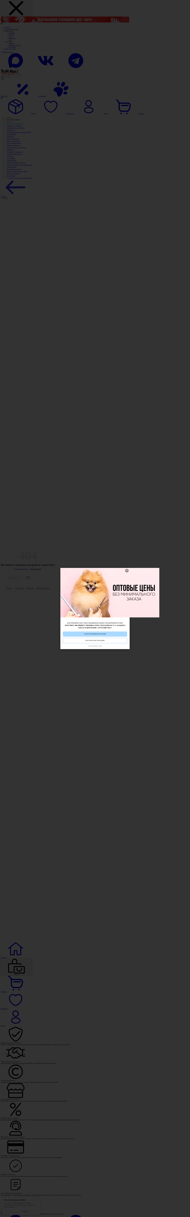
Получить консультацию (95, 640)
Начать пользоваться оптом (95, 634)
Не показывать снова (95, 646)
